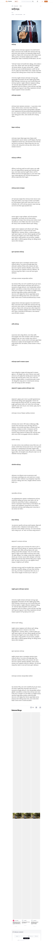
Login (42, 1)
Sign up (46, 1)
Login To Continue (26, 938)
